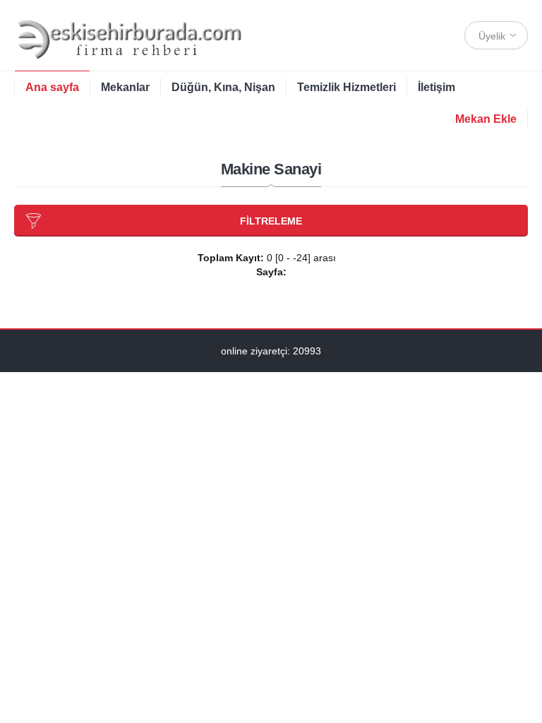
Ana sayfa (52, 87)
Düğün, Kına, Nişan (223, 87)
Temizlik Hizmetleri (346, 87)
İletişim (436, 87)
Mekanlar (125, 87)
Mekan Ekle (486, 119)
